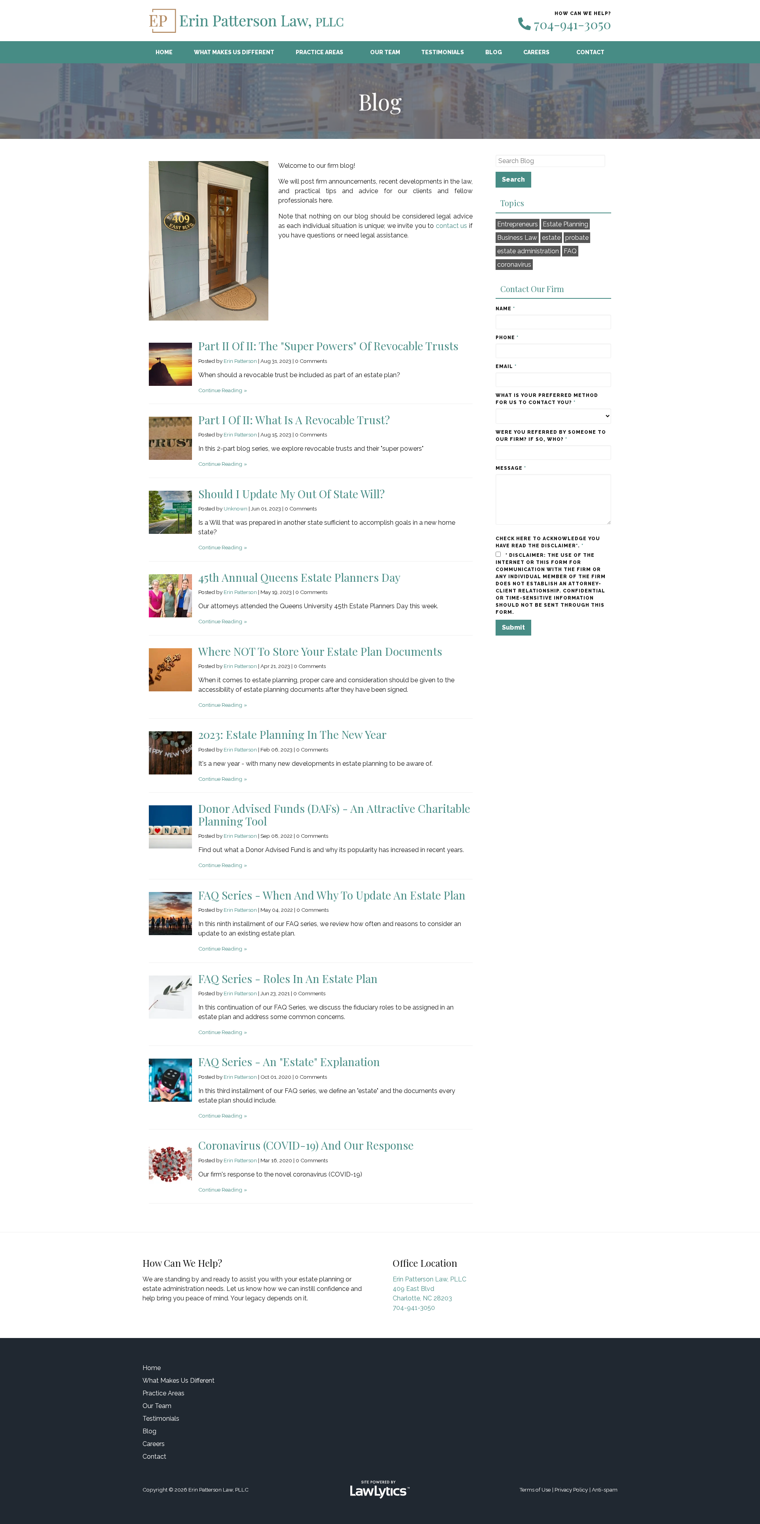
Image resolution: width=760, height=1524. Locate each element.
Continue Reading (220, 390)
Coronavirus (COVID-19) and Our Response (306, 1145)
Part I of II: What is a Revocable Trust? (294, 419)
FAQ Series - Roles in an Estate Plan (288, 978)
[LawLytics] (380, 1489)
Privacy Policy (571, 1489)
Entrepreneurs (517, 224)
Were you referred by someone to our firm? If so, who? (551, 435)
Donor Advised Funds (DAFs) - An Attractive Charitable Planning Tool (334, 814)
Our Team (385, 52)
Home (164, 52)
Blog (493, 52)
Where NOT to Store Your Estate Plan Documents (320, 651)
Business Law (517, 237)
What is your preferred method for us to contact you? (547, 399)
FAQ (570, 251)
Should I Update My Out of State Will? (291, 493)
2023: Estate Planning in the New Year (292, 734)
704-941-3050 (572, 24)
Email (506, 366)
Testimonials (442, 52)
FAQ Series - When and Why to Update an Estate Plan (332, 895)
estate (551, 237)
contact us (451, 226)
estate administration (528, 251)
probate (577, 237)
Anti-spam (605, 1489)
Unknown (235, 508)
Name (505, 308)
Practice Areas (319, 52)
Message (511, 468)
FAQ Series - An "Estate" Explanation (289, 1061)
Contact (590, 52)
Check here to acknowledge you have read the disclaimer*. (548, 542)
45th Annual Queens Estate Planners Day (299, 577)
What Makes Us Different (234, 52)
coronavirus (514, 264)
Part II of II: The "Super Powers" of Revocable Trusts (328, 345)
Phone (507, 337)
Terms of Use (535, 1489)
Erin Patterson (240, 361)
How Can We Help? (182, 1262)
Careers (536, 52)
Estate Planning (565, 224)
